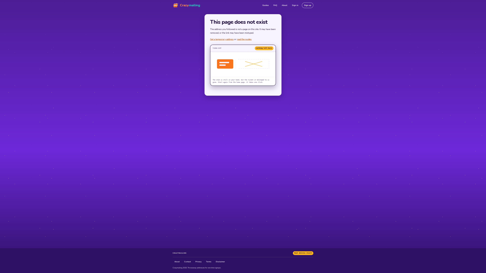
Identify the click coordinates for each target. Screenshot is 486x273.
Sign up (307, 5)
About (284, 5)
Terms (208, 261)
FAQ (275, 5)
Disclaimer (220, 261)
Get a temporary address (222, 39)
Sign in (295, 5)
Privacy (198, 261)
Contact (187, 261)
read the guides (244, 39)
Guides (265, 5)
